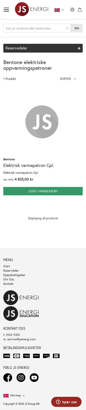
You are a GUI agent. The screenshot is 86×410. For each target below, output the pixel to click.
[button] (68, 78)
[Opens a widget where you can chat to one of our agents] (66, 402)
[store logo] (31, 9)
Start (6, 266)
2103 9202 (13, 335)
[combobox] (37, 28)
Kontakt (8, 284)
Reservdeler (11, 270)
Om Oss (8, 279)
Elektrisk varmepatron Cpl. (28, 165)
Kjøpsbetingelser (14, 275)
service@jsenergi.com (21, 339)
